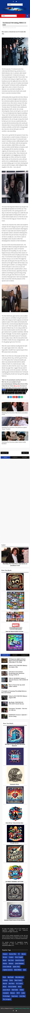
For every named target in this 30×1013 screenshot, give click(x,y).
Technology (6, 996)
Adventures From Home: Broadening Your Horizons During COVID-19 (16, 673)
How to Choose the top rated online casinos (17, 685)
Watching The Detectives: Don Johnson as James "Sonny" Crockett (14, 428)
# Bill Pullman (9, 389)
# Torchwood (18, 393)
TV (19, 954)
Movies (24, 954)
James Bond (6, 990)
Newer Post (5, 453)
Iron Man (22, 996)
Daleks (22, 990)
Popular (5, 655)
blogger (24, 457)
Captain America (7, 970)
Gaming (5, 980)
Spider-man (16, 966)
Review (5, 957)
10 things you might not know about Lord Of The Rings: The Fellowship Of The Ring (17, 660)
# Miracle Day (22, 391)
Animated (5, 993)
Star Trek (10, 960)
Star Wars (11, 983)
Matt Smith (15, 990)
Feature (5, 954)
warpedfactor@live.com (8, 945)
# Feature (4, 391)
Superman (15, 996)
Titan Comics (18, 980)
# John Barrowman (12, 391)
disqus (5, 457)
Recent (15, 655)
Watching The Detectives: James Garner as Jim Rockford (14, 442)
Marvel (5, 983)
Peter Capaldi (19, 957)
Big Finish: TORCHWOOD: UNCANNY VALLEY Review (16, 703)
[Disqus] (15, 479)
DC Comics (19, 983)
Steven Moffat (12, 986)
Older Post (25, 453)
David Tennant (19, 960)
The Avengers (7, 999)
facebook (15, 457)
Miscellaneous (19, 977)
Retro (19, 986)
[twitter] (16, 1)
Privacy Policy (26, 1008)
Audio (23, 993)
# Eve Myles (24, 389)
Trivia (11, 980)
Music (4, 986)
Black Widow (17, 970)
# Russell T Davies (9, 393)
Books (4, 960)
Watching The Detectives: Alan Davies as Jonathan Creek (15, 413)
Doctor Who (12, 954)
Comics (11, 957)
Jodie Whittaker (19, 963)
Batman (11, 963)
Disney (5, 963)
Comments (24, 655)
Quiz (24, 970)
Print (4, 977)
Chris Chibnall (7, 966)
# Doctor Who (17, 389)
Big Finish (10, 977)
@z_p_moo (17, 386)
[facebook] (13, 1)
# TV (24, 393)
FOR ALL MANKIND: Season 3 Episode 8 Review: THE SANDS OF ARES (18, 680)
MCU (18, 993)
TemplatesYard (17, 1008)
